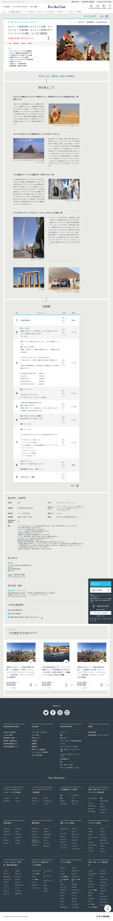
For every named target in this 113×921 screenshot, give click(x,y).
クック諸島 (35, 879)
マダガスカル (63, 907)
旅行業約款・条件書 (9, 738)
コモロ (33, 876)
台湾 (61, 795)
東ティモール (75, 801)
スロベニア (46, 837)
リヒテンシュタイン (92, 838)
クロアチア (35, 845)
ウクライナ (75, 840)
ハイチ (102, 876)
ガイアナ (6, 843)
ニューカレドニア (47, 872)
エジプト (6, 882)
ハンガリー (35, 834)
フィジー (34, 882)
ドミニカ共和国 (92, 907)
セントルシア (103, 899)
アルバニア (46, 831)
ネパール (45, 798)
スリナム (17, 843)
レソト (62, 904)
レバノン (6, 885)
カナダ (90, 895)
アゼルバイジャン (64, 830)
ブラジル (17, 840)
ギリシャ (17, 882)
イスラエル (18, 891)
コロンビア (18, 837)
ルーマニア (46, 843)
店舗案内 (34, 743)
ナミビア (74, 873)
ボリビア (6, 840)
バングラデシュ (47, 801)
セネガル (74, 887)
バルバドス (91, 884)
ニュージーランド (47, 876)
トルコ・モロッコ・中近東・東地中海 (70, 741)
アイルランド (103, 837)
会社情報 (34, 741)
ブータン (45, 804)
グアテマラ (103, 873)
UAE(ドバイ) (18, 894)
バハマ (90, 881)
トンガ (45, 888)
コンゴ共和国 (63, 876)
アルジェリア (7, 879)
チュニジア (18, 876)
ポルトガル (103, 840)
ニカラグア (103, 891)
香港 (61, 798)
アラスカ (90, 871)
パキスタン (35, 798)
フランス (102, 831)
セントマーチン (104, 902)
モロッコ (17, 873)
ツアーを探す (6, 7)
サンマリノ (103, 834)
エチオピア (63, 890)
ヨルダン (17, 871)
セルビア (45, 829)
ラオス (17, 798)
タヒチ (45, 885)
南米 (61, 762)
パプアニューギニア (47, 881)
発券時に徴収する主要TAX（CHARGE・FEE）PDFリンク (24, 617)
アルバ (90, 878)
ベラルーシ (75, 829)
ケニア (62, 901)
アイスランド (63, 848)
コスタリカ (91, 898)
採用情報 (34, 746)
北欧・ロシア (63, 738)
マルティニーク (104, 885)
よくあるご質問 (8, 735)
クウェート (7, 894)
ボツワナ (62, 873)
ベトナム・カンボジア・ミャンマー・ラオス (70, 755)
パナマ (102, 894)
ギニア (62, 898)
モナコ (90, 834)
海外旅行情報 (92, 732)
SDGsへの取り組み (37, 755)
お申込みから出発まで (10, 732)
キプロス (17, 879)
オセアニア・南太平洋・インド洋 (69, 767)
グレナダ (102, 871)
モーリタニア (75, 907)
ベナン (62, 871)
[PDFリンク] (41, 617)
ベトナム (17, 801)
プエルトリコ (103, 896)
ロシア (73, 831)
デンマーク (75, 837)
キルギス (102, 807)
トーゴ (73, 895)
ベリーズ (90, 887)
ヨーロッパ (63, 732)
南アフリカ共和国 (76, 880)
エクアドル (7, 829)
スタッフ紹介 (33, 7)
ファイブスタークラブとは (19, 7)
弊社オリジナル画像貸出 (38, 749)
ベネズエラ (18, 829)
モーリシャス (35, 888)
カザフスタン (92, 806)
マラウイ (74, 868)
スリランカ (35, 801)
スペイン (90, 848)
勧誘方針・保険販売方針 (10, 741)
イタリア (90, 831)
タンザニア (75, 893)
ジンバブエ (75, 904)
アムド (102, 804)
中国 (101, 798)
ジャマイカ (103, 882)
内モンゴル (91, 808)
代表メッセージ (36, 738)
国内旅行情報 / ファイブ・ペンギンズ (98, 735)
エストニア (63, 839)
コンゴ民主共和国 (64, 880)
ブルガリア (35, 829)
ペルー (17, 831)
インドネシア (63, 804)
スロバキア (46, 846)
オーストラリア (36, 871)
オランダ (90, 842)
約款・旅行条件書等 (15, 613)
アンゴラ (62, 868)
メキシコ (102, 888)
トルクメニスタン (92, 799)
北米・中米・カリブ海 (66, 765)
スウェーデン (75, 834)
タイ (73, 798)
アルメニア (63, 842)
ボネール (90, 893)
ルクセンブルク (92, 845)
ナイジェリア (75, 876)
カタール (6, 891)
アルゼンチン (7, 834)
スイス (102, 849)
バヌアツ (45, 891)
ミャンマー (7, 798)
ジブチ (62, 884)
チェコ (45, 840)
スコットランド (104, 843)
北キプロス (7, 876)
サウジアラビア (19, 885)
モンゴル (102, 812)
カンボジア (7, 801)
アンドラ (102, 851)
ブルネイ (62, 801)
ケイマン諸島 (35, 873)
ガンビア (62, 893)
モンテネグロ (47, 834)
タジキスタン (92, 811)
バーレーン (7, 888)
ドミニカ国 (91, 904)
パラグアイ (18, 834)
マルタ (90, 829)
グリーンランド (76, 849)
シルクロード (103, 809)
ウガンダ (74, 898)
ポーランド (35, 831)
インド (33, 804)
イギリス (90, 851)
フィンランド (63, 845)
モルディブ (35, 885)
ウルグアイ (7, 831)
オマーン (6, 873)
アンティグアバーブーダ (92, 874)
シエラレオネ (75, 890)
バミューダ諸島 (92, 890)
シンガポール (75, 795)
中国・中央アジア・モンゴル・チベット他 (70, 750)
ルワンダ (74, 884)
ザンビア (74, 901)
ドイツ (102, 829)
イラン (17, 888)
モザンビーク (75, 871)
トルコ (5, 871)
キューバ (90, 901)
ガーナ (62, 895)
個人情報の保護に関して (16, 610)
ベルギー (102, 846)
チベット (90, 803)
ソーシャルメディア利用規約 (40, 752)
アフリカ (62, 743)
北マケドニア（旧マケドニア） (36, 841)
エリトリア (63, 887)
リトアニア (75, 846)
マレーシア (75, 804)
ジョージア (63, 833)
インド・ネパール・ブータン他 (68, 746)
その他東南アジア (65, 759)
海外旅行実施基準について (11, 746)
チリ (5, 837)
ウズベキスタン (104, 801)
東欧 (61, 735)
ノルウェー (75, 843)
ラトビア (62, 836)
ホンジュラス (103, 879)
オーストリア (35, 837)
